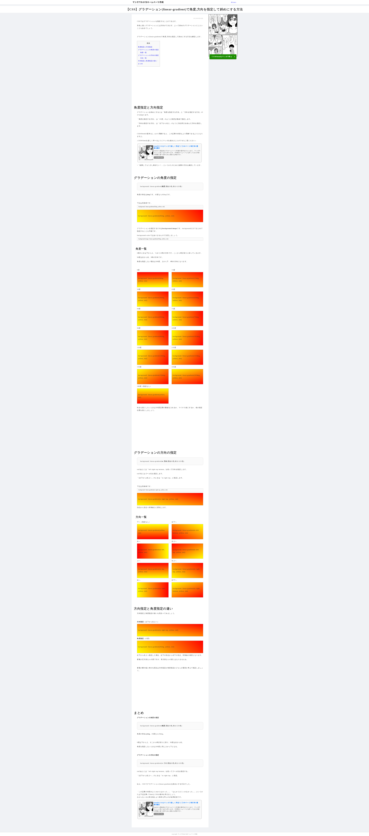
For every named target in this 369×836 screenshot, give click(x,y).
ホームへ (233, 2)
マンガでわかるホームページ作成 (148, 2)
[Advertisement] (170, 82)
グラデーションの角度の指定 (148, 49)
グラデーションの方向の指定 (148, 55)
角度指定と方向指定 (145, 47)
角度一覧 (143, 52)
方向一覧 (143, 58)
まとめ (140, 63)
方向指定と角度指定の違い (147, 61)
